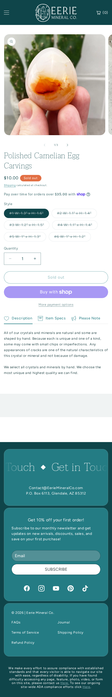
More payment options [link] (56, 304)
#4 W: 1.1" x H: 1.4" (78, 226)
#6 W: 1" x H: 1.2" (72, 237)
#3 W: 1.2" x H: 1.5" (29, 226)
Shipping (10, 185)
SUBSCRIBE (56, 569)
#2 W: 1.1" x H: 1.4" (77, 214)
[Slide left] (44, 145)
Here (86, 687)
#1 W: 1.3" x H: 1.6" (29, 214)
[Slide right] (67, 145)
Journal (64, 622)
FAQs (15, 622)
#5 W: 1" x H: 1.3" (27, 237)
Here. (64, 683)
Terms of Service (25, 632)
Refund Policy (23, 643)
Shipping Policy (71, 632)
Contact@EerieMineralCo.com (56, 488)
